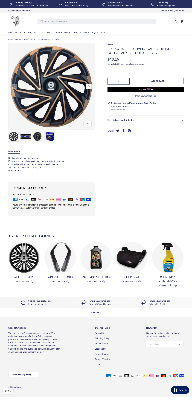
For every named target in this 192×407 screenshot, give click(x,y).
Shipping (122, 64)
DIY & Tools (44, 33)
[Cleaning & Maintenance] (168, 257)
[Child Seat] (132, 257)
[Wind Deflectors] (60, 257)
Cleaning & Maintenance (167, 279)
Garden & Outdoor (62, 33)
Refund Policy (101, 344)
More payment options (145, 96)
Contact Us (100, 333)
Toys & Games (98, 33)
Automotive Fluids (96, 277)
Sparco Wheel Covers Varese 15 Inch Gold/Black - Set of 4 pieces (46, 39)
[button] (182, 21)
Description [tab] (14, 152)
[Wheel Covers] (24, 257)
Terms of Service (102, 359)
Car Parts (28, 33)
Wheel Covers (24, 277)
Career (98, 364)
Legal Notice (100, 349)
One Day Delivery (21, 39)
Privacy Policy (101, 354)
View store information (120, 110)
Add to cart (157, 81)
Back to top (96, 312)
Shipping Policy (102, 338)
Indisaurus (17, 387)
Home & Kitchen (81, 33)
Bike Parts (13, 33)
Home (10, 39)
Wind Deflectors (60, 277)
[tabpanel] (51, 166)
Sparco (110, 44)
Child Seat (131, 277)
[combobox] (96, 21)
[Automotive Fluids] (96, 257)
